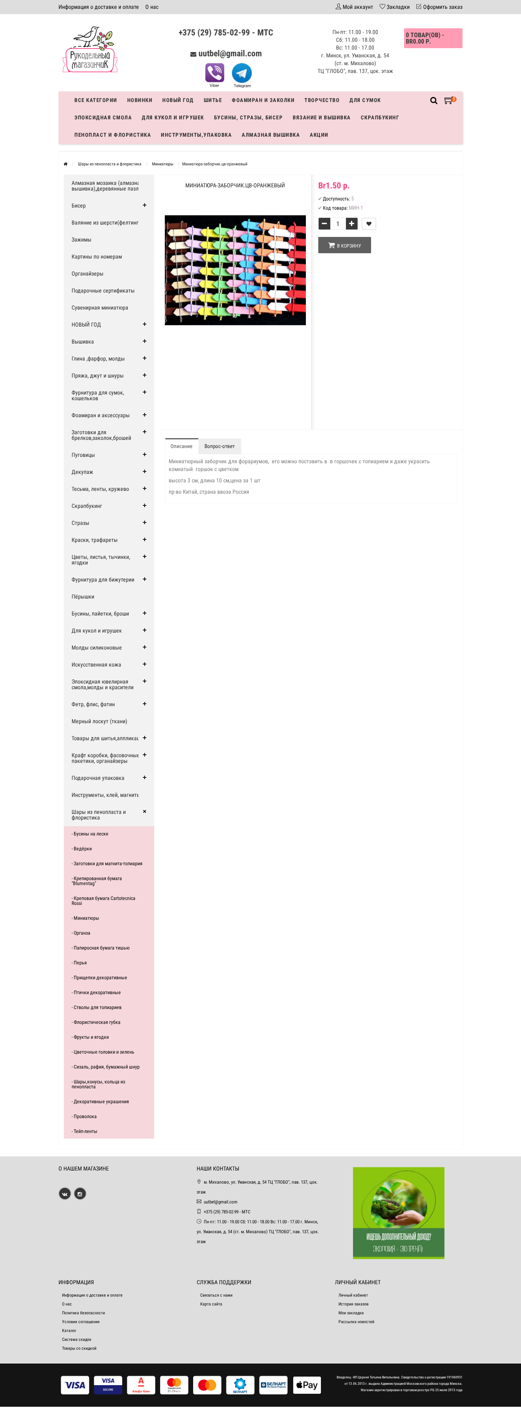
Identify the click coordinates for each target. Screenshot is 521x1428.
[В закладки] (369, 224)
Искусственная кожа (96, 664)
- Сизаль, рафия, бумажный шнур (106, 1067)
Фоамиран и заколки (263, 100)
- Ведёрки (82, 848)
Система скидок (76, 1339)
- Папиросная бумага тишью (101, 948)
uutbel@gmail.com (230, 53)
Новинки (140, 100)
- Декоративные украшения (100, 1101)
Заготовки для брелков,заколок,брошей (101, 435)
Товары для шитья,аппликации (108, 738)
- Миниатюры (85, 918)
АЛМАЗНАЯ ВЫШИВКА (271, 135)
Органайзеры (87, 273)
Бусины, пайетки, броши (100, 613)
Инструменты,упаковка (196, 135)
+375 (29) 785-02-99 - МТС (226, 33)
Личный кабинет (353, 1295)
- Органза (81, 933)
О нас (151, 7)
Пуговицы (83, 455)
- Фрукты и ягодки (90, 1037)
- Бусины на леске (90, 834)
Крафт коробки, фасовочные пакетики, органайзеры (106, 758)
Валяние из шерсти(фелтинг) (106, 222)
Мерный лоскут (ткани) (99, 721)
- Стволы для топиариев (97, 1007)
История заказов (353, 1304)
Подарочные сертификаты (103, 290)
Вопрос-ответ (220, 446)
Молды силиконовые (97, 647)
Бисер (79, 205)
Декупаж (82, 472)
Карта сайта (211, 1304)
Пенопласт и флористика (112, 135)
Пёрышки (83, 596)
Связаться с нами (216, 1295)
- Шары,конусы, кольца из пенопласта (98, 1084)
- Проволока (84, 1116)
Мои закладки (351, 1312)
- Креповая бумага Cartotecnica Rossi (103, 900)
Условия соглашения (81, 1321)
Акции (319, 135)
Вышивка (83, 341)
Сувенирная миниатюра (100, 307)
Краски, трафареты (95, 540)
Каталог (69, 1330)
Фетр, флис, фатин (93, 704)
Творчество (322, 100)
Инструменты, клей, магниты (106, 795)
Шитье (213, 100)
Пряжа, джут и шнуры (98, 375)
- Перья (79, 962)
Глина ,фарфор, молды (98, 358)
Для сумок (365, 100)
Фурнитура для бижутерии (103, 579)
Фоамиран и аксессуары (101, 415)
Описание (181, 446)
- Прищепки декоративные (99, 977)
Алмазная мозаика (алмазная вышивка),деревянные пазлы (107, 186)
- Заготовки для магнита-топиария (107, 863)
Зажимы (81, 239)
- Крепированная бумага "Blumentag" (97, 881)
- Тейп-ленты (84, 1131)
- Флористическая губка (96, 1022)
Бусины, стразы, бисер (248, 117)
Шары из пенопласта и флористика (99, 815)
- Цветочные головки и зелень (103, 1052)
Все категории (95, 100)
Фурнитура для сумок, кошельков (98, 395)
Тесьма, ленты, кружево (100, 489)
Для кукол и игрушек (173, 117)
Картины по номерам (97, 256)
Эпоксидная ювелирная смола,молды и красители (103, 684)
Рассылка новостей (356, 1321)
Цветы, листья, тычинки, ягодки (101, 560)
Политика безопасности (83, 1312)
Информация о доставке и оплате (98, 7)
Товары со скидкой (79, 1348)
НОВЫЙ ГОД (86, 324)
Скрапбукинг (380, 117)
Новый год (178, 100)
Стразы (80, 523)
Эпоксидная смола (103, 117)
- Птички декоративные (96, 992)
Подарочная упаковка (98, 778)
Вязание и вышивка (322, 117)
